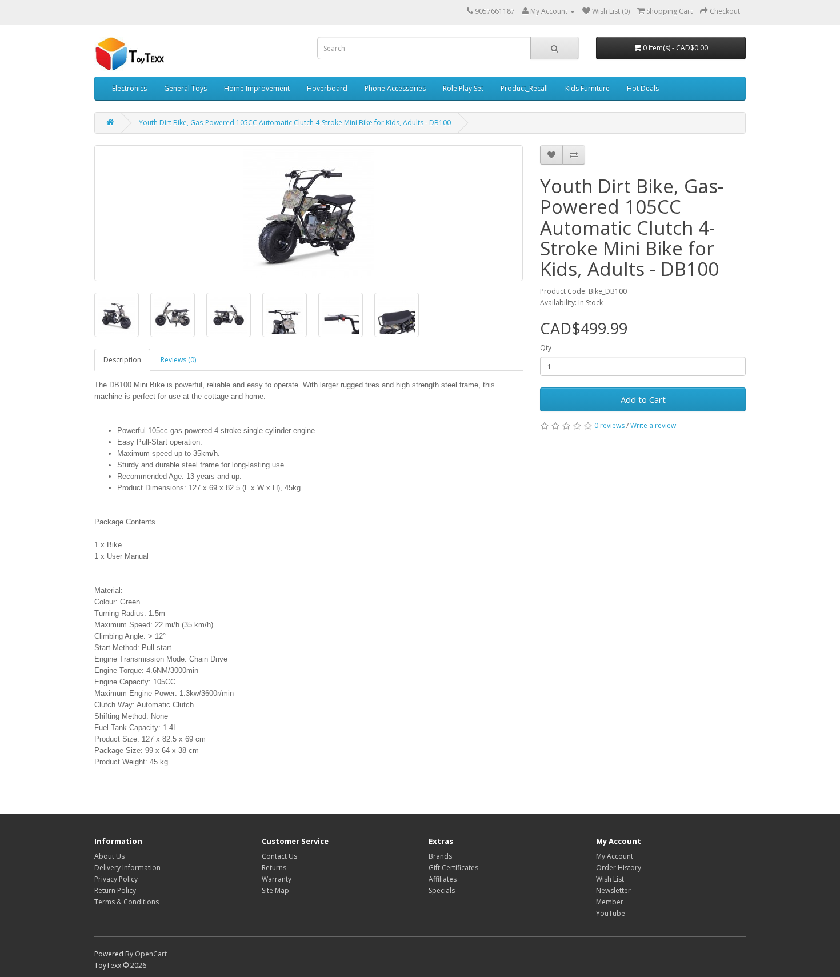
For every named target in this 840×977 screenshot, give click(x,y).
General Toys (185, 88)
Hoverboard (327, 88)
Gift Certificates (453, 867)
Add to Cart (643, 399)
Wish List (610, 879)
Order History (618, 867)
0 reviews (609, 425)
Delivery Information (127, 867)
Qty (545, 348)
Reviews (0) (178, 360)
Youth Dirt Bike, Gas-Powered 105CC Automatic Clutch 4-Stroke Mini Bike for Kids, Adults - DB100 (295, 122)
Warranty (276, 879)
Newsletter (613, 890)
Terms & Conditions (126, 902)
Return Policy (115, 890)
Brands (440, 856)
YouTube (610, 913)
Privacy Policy (116, 879)
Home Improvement (257, 88)
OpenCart (151, 954)
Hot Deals (643, 88)
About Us (109, 856)
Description (122, 360)
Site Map (275, 890)
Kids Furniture (587, 88)
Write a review (653, 425)
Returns (274, 867)
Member (609, 902)
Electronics (129, 88)
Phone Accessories (395, 88)
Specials (442, 890)
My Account (614, 856)
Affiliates (443, 879)
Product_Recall (524, 88)
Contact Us (279, 856)
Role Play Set (463, 88)
